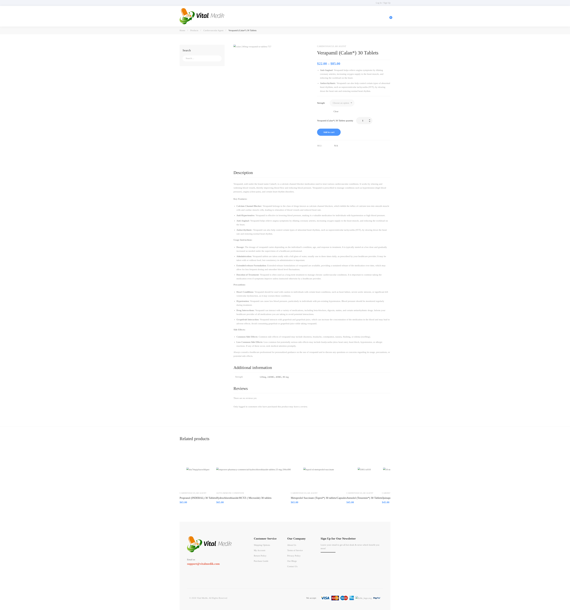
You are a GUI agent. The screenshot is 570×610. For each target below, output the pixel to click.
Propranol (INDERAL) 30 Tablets (198, 497)
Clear (336, 111)
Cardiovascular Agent (213, 30)
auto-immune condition (230, 493)
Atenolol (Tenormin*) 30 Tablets (364, 497)
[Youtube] (200, 569)
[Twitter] (187, 569)
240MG (270, 377)
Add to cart (328, 132)
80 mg (286, 377)
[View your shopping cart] (389, 16)
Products (194, 30)
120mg (263, 377)
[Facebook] (318, 152)
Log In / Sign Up (383, 3)
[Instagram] (204, 569)
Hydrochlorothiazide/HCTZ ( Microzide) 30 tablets (243, 497)
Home (182, 30)
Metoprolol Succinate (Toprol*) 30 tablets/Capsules (318, 497)
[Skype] (195, 569)
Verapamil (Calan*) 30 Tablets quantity (335, 120)
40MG (279, 377)
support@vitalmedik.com (203, 563)
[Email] (331, 152)
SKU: (319, 145)
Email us (191, 559)
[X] (324, 152)
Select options (184, 484)
